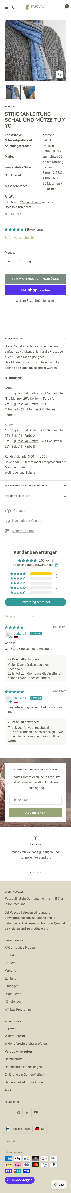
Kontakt (10, 955)
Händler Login (14, 1001)
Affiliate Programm (18, 1009)
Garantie (19, 511)
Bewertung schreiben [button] (36, 602)
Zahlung (10, 978)
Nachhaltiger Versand (27, 521)
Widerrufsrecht (15, 1036)
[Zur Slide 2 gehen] (33, 872)
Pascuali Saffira (28, 393)
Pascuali (10, 106)
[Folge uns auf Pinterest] (26, 1112)
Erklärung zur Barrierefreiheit (24, 1074)
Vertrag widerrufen (18, 1051)
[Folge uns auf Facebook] (9, 1112)
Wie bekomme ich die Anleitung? (26, 485)
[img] (14, 627)
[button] (14, 229)
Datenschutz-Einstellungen (23, 1067)
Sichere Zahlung (23, 531)
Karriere (10, 963)
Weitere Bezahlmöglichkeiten (36, 301)
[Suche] (14, 7)
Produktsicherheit (17, 496)
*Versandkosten (30, 202)
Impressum (12, 1028)
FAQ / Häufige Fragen (20, 947)
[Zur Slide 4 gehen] (40, 872)
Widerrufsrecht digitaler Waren (26, 1043)
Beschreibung (14, 338)
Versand (10, 970)
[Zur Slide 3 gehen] (37, 872)
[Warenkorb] (64, 7)
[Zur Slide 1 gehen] (30, 872)
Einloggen (12, 986)
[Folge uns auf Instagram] (18, 1112)
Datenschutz (13, 1059)
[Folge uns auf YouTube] (35, 1112)
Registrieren (13, 994)
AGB (8, 1090)
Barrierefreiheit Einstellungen (25, 1082)
